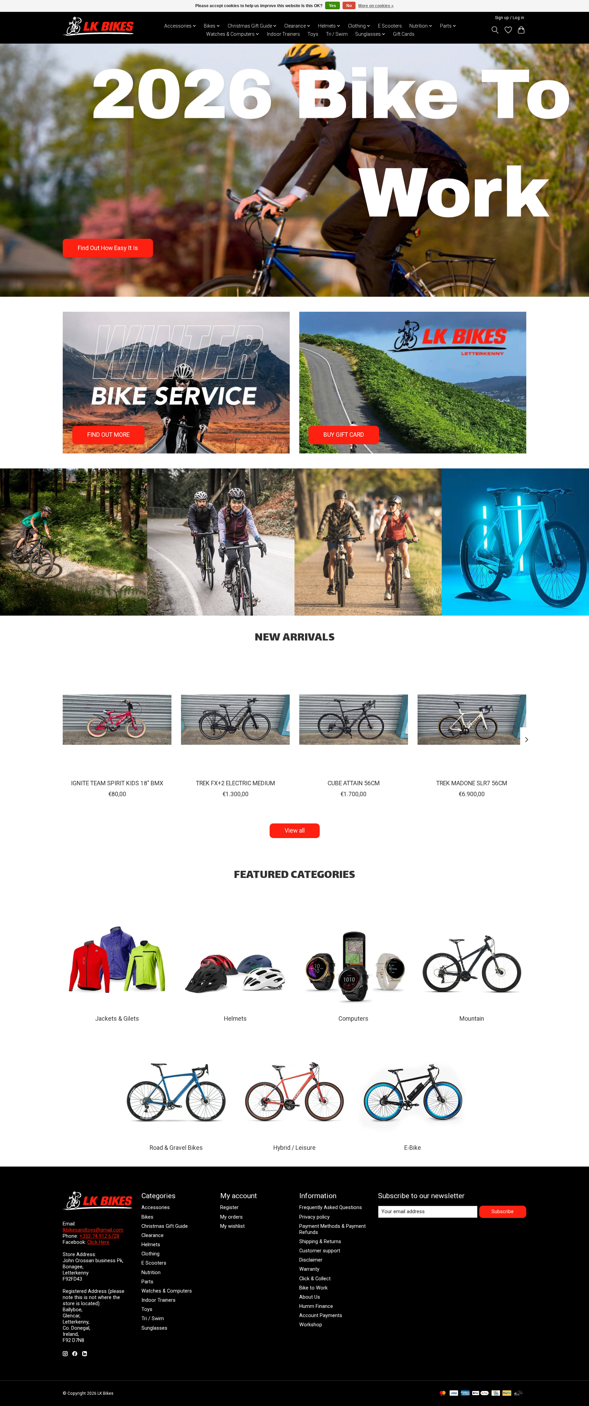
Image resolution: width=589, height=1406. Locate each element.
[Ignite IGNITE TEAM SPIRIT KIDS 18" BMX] (117, 719)
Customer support (319, 1251)
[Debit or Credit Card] (518, 1393)
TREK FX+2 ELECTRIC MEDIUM (235, 783)
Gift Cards (403, 34)
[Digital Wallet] (480, 1393)
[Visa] (454, 1393)
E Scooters (390, 26)
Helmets (235, 1018)
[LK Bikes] (98, 26)
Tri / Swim (337, 34)
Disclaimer (310, 1260)
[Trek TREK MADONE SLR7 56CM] (472, 719)
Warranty (309, 1269)
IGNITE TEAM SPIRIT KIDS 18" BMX (117, 783)
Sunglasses (154, 1328)
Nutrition (151, 1272)
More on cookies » (376, 5)
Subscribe (503, 1211)
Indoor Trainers (283, 34)
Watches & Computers (166, 1291)
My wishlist (232, 1226)
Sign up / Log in (509, 17)
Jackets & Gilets (117, 1018)
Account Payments (320, 1315)
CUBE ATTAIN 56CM (354, 783)
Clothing (150, 1254)
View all (295, 830)
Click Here (98, 1242)
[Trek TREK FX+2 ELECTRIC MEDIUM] (235, 719)
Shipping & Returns (320, 1241)
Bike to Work (313, 1288)
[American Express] (465, 1393)
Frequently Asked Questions (330, 1207)
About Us (309, 1297)
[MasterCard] (442, 1393)
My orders (231, 1217)
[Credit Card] (496, 1393)
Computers (353, 1018)
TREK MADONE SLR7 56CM (471, 783)
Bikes (147, 1217)
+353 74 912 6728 (99, 1236)
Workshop (310, 1325)
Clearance (152, 1235)
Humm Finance (316, 1306)
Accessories (155, 1207)
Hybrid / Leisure (294, 1147)
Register (229, 1207)
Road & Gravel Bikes (176, 1147)
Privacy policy (314, 1217)
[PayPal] (506, 1393)
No (349, 5)
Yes (332, 5)
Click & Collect (315, 1279)
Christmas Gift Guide (164, 1226)
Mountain (471, 1018)
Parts (147, 1282)
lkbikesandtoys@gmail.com (93, 1230)
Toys (312, 34)
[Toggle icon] (495, 30)
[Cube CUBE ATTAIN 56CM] (353, 719)
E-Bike (412, 1147)
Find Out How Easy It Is (108, 248)
